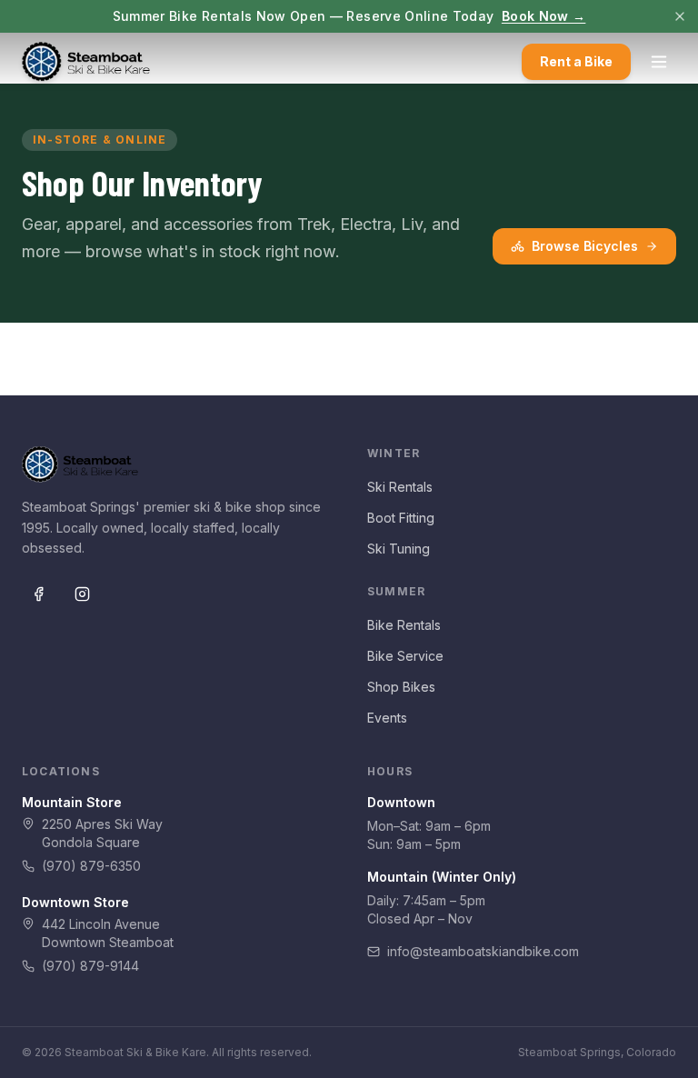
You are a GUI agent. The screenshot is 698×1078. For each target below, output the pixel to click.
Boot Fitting (400, 517)
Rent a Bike (576, 61)
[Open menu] (659, 62)
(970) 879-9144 (90, 965)
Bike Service (405, 656)
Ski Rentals (400, 486)
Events (387, 717)
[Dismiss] (680, 16)
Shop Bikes (401, 686)
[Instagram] (81, 593)
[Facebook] (38, 593)
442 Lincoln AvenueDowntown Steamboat (108, 933)
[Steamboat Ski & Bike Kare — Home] (86, 62)
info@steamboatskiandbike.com (483, 951)
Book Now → (544, 16)
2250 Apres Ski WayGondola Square (102, 833)
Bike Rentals (404, 625)
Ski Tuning (398, 548)
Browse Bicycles (585, 246)
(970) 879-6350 (91, 865)
